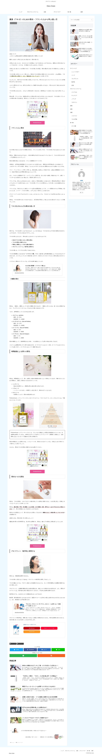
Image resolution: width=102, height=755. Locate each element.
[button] (92, 20)
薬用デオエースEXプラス (29, 624)
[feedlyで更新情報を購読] (23, 655)
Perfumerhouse (37, 122)
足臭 (73, 85)
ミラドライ (74, 115)
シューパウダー (75, 71)
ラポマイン (74, 102)
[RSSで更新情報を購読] (51, 655)
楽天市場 (30, 628)
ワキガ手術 (74, 119)
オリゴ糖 (74, 126)
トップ (62, 750)
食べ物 (71, 122)
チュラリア (74, 95)
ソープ (73, 75)
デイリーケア (13, 643)
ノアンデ (74, 98)
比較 (71, 109)
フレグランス (20, 643)
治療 (71, 112)
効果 (71, 105)
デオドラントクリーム (75, 88)
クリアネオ (74, 92)
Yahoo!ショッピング (48, 628)
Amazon (30, 631)
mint (81, 180)
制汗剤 (73, 82)
